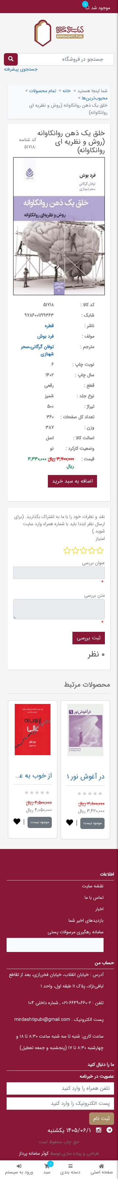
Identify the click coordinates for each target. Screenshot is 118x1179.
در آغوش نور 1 (86, 776)
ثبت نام (101, 1118)
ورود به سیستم (19, 1172)
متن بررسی (94, 595)
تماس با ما (94, 897)
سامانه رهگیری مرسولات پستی (76, 932)
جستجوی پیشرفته (21, 69)
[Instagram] (98, 1130)
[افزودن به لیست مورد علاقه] (16, 822)
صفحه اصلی (101, 1172)
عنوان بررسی (93, 563)
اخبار (99, 909)
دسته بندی (70, 1172)
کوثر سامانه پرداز (34, 1153)
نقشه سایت (93, 886)
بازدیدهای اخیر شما (86, 920)
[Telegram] (109, 1130)
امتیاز (100, 538)
